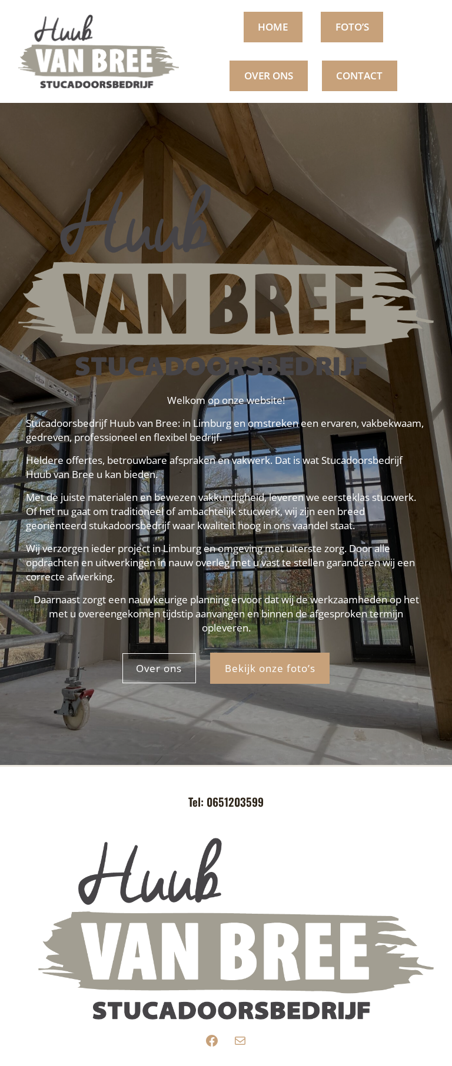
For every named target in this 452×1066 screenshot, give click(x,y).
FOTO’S (352, 27)
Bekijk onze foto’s (270, 668)
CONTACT (359, 75)
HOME (273, 27)
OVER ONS (268, 75)
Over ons (159, 668)
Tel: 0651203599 (226, 801)
